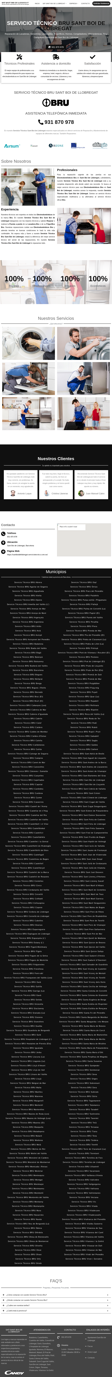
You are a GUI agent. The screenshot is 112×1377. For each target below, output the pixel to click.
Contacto (85, 3)
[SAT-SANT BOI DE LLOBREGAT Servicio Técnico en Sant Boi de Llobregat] (15, 3)
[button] (77, 3)
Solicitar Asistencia (101, 3)
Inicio (37, 3)
